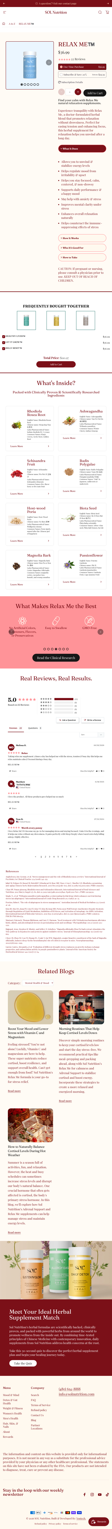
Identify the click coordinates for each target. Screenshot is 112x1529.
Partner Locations (36, 1427)
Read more (14, 1091)
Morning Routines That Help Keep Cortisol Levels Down (79, 1031)
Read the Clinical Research (56, 658)
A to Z (12, 23)
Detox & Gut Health (10, 1401)
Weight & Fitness (13, 1408)
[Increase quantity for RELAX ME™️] (78, 92)
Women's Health (12, 1413)
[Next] (108, 3)
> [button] (76, 856)
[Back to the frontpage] (3, 23)
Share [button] (13, 771)
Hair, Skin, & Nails (10, 1425)
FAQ (33, 1400)
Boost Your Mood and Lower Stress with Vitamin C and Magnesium (28, 1033)
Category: (14, 983)
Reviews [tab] (13, 728)
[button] (97, 771)
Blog (33, 1420)
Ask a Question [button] (69, 720)
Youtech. (81, 1518)
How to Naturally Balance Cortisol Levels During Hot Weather (27, 1151)
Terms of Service (40, 1405)
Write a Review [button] (94, 720)
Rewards (8, 1436)
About (6, 1432)
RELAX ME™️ (13, 764)
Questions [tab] (33, 728)
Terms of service (70, 1523)
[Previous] (4, 3)
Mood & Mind (11, 1395)
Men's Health (10, 1418)
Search (35, 1395)
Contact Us (37, 1415)
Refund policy (39, 1410)
